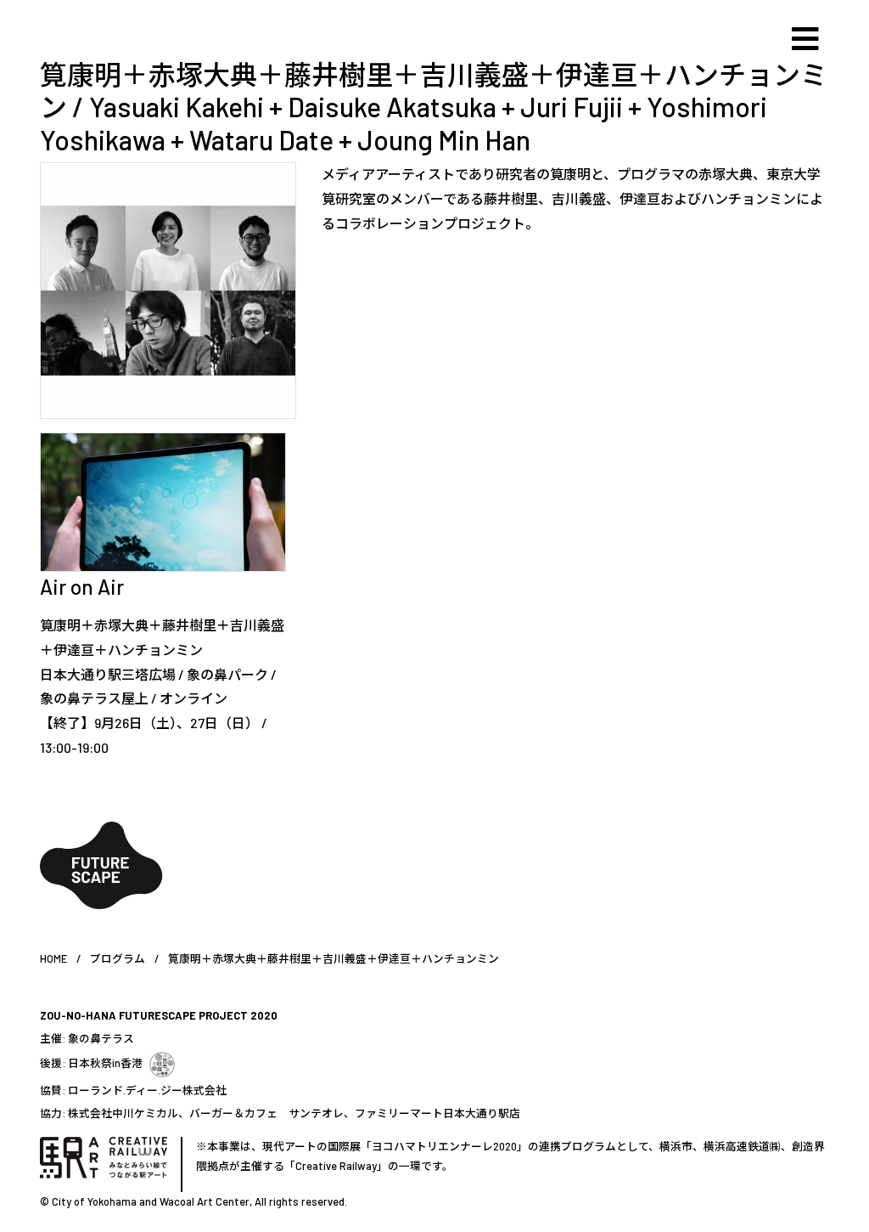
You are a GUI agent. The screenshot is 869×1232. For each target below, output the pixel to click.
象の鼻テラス (101, 1038)
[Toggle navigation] (805, 39)
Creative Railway (336, 1166)
